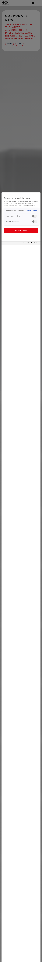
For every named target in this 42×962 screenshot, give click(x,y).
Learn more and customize (21, 236)
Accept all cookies (21, 230)
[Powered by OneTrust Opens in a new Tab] (31, 243)
